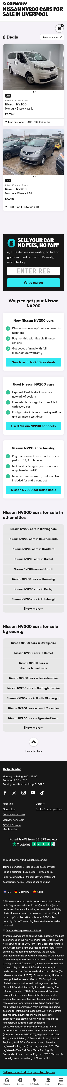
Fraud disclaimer (12, 871)
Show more (32, 608)
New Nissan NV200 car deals (33, 362)
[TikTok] (42, 794)
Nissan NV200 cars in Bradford (33, 549)
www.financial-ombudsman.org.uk (26, 1026)
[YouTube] (33, 794)
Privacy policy (45, 871)
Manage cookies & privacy (40, 866)
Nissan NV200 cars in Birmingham (33, 529)
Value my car (33, 282)
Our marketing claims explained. (23, 930)
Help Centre (12, 769)
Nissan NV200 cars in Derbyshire (33, 643)
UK (9, 891)
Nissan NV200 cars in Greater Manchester (33, 665)
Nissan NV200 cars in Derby (33, 589)
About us (8, 803)
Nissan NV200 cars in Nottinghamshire (33, 688)
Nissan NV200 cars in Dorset (33, 653)
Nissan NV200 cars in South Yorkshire (33, 708)
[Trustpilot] (33, 844)
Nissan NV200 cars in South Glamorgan (33, 698)
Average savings (12, 935)
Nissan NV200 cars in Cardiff (33, 569)
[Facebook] (5, 794)
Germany (24, 891)
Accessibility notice (13, 881)
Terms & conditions (13, 866)
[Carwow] (15, 3)
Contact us (9, 809)
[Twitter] (14, 794)
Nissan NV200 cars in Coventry (33, 579)
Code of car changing (38, 881)
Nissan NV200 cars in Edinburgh (34, 599)
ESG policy (29, 871)
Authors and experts (14, 814)
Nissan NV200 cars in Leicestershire (33, 678)
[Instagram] (23, 794)
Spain (40, 891)
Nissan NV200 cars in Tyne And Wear (33, 718)
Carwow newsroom (13, 819)
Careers (40, 803)
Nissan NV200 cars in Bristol (33, 559)
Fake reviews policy (13, 876)
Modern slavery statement (40, 876)
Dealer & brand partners (49, 809)
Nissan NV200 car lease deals (33, 490)
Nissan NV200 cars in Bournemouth (33, 539)
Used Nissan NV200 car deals (33, 426)
